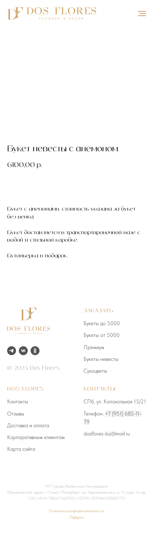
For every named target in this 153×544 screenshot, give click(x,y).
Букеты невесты (101, 359)
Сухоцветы (95, 371)
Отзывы (15, 413)
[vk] (23, 350)
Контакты (17, 401)
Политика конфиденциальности (76, 510)
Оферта (76, 517)
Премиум (94, 347)
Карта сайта (21, 449)
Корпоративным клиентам (36, 437)
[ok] (35, 350)
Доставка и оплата (28, 425)
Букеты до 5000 (102, 323)
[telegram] (11, 350)
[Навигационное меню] (142, 13)
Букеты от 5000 (102, 335)
